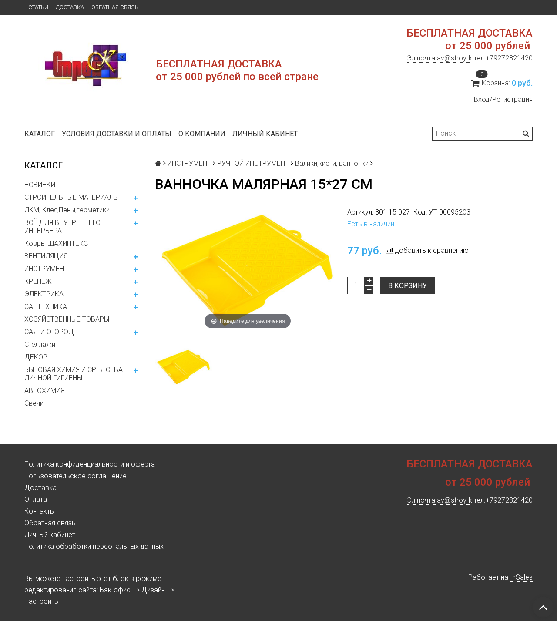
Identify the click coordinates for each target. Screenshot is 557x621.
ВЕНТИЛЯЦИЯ (45, 256)
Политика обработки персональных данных (94, 546)
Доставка (70, 7)
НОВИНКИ (39, 185)
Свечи (34, 403)
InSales (521, 577)
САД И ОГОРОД (49, 332)
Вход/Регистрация (503, 99)
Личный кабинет (265, 134)
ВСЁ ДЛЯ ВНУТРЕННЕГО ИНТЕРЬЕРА (62, 226)
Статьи (38, 7)
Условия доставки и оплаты (116, 134)
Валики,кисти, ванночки (332, 163)
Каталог (39, 134)
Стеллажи (39, 344)
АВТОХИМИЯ (44, 390)
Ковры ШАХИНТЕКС (56, 243)
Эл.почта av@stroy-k (439, 58)
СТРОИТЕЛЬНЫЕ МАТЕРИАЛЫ (71, 197)
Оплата (35, 499)
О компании (201, 134)
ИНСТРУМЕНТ (46, 269)
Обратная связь (114, 7)
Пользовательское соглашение (75, 476)
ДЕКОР (35, 357)
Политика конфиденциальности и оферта (89, 464)
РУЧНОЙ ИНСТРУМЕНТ (253, 163)
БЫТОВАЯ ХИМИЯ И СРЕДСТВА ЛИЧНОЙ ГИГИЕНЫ (73, 374)
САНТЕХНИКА (45, 306)
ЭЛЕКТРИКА (44, 294)
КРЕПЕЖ (38, 281)
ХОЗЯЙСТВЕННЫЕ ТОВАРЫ (66, 319)
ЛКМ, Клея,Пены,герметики (67, 210)
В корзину (407, 286)
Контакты (39, 511)
